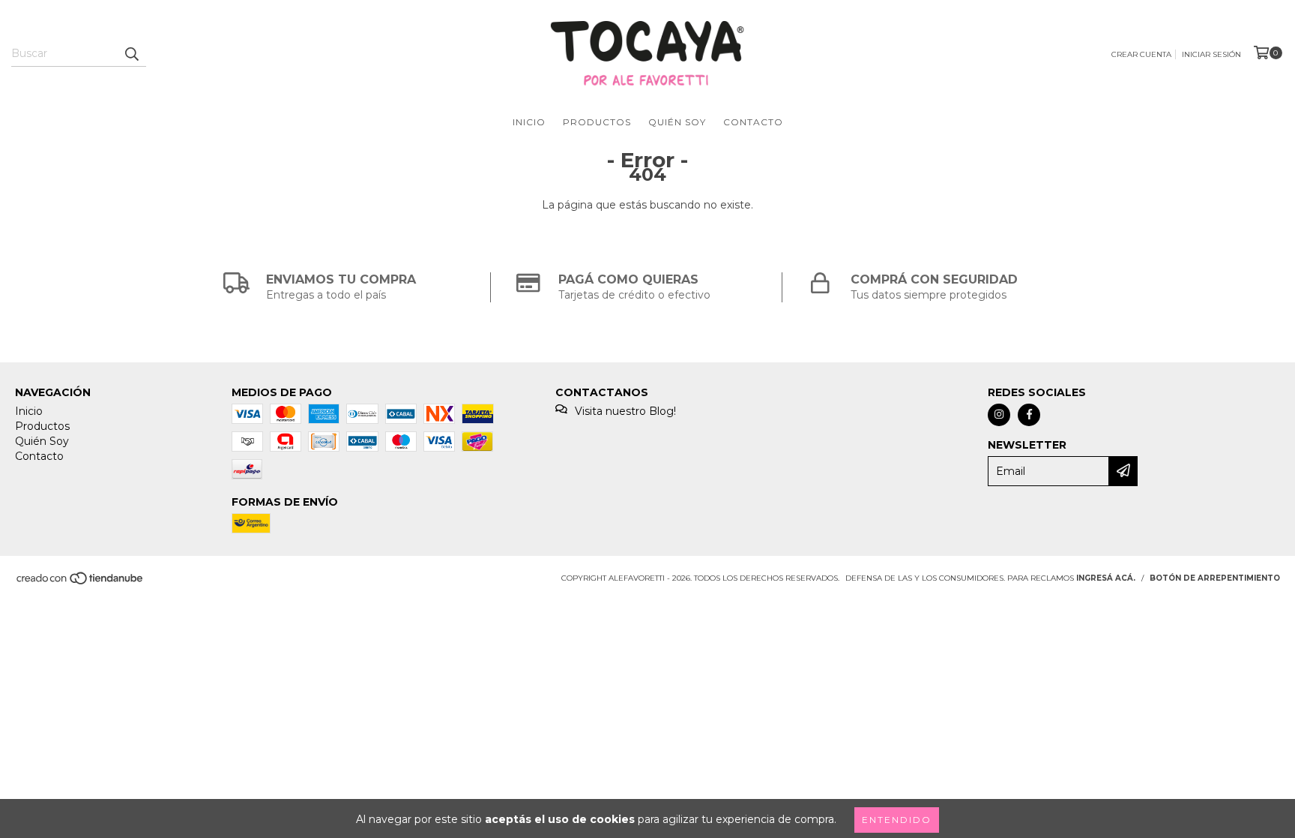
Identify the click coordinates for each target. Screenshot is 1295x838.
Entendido (897, 819)
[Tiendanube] (80, 582)
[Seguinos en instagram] (999, 415)
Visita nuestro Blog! (625, 411)
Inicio (529, 122)
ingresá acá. (1105, 578)
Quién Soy (677, 122)
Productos (597, 122)
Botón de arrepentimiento (1215, 578)
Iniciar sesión (1211, 54)
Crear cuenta (1141, 54)
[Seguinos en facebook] (1029, 415)
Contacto (753, 122)
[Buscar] (131, 53)
